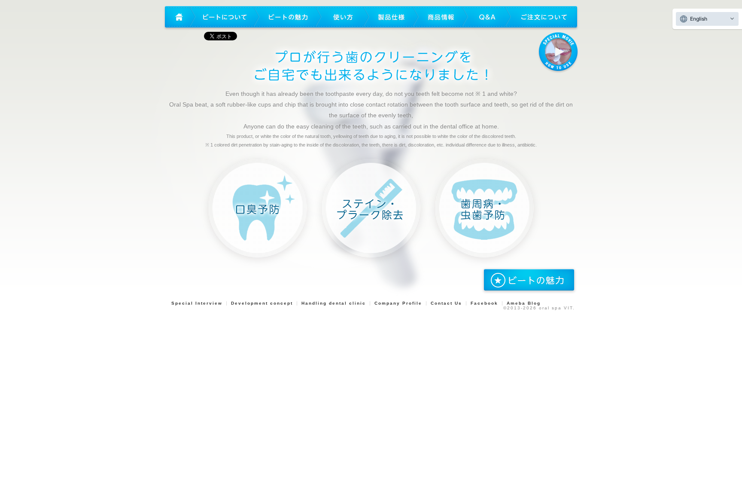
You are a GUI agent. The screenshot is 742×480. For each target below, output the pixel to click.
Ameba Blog (524, 303)
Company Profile (398, 303)
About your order (543, 17)
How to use (343, 17)
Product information (440, 17)
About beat (225, 17)
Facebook (484, 303)
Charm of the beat (288, 17)
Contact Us (446, 303)
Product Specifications (391, 17)
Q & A (486, 17)
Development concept (262, 303)
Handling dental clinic (333, 303)
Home (178, 17)
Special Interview (196, 303)
